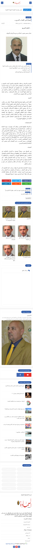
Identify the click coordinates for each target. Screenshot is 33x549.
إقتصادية (9, 473)
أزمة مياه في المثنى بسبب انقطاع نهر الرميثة (19, 68)
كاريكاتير (24, 488)
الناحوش (29, 218)
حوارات (8, 480)
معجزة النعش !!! (27, 257)
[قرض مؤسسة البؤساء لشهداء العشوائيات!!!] (8, 212)
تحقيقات (24, 477)
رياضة (24, 484)
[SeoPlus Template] (26, 544)
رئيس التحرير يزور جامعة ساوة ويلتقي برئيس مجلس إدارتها (16, 66)
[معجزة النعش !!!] (24, 250)
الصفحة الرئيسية (27, 522)
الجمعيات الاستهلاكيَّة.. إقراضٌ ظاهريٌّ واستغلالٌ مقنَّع (9, 258)
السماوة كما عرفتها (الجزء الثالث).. (17, 455)
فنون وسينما (27, 540)
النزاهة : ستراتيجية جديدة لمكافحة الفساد (15, 401)
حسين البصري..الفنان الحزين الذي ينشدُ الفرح (15, 385)
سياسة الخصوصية (26, 524)
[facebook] (20, 375)
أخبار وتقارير (27, 533)
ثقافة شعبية (8, 477)
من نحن (28, 527)
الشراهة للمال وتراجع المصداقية (22, 72)
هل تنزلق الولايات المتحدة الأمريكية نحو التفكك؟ (14, 409)
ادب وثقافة (28, 535)
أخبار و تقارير (9, 469)
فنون (9, 484)
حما (21, 9)
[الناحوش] (24, 212)
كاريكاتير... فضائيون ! (20, 432)
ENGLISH (9, 488)
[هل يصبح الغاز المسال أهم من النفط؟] (24, 231)
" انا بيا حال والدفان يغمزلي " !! (18, 393)
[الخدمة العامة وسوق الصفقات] (8, 231)
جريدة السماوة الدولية (10, 543)
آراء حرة (28, 17)
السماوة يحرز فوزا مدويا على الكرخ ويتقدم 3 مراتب (13, 424)
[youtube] (27, 375)
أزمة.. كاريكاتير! (26, 70)
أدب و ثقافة (24, 473)
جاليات (24, 480)
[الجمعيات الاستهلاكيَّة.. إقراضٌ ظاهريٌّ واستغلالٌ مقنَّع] (8, 250)
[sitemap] (19, 547)
